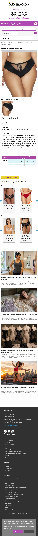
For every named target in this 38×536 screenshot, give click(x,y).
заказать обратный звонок (19, 18)
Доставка (7, 442)
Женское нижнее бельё (12, 481)
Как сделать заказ (10, 438)
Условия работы (9, 440)
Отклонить (28, 531)
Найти (36, 33)
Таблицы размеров (10, 449)
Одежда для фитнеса (11, 496)
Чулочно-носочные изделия (13, 501)
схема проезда (8, 424)
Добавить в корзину (10, 177)
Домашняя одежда (10, 485)
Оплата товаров (9, 444)
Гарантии (7, 446)
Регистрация (15, 24)
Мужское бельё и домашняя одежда (16, 487)
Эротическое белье (10, 492)
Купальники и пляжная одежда (14, 494)
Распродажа (8, 468)
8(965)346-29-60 (19, 15)
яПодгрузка (8, 505)
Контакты (7, 470)
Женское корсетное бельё (22, 42)
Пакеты (7, 507)
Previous (1, 201)
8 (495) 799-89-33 (9, 414)
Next (37, 201)
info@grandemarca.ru (19, 9)
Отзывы (7, 455)
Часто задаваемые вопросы (13, 451)
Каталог (7, 466)
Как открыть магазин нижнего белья (15, 453)
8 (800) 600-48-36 (9, 416)
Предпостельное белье (12, 483)
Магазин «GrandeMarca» (7, 42)
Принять (18, 531)
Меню (3, 23)
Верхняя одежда (10, 498)
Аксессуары (8, 503)
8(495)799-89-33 (19, 12)
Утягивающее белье (11, 490)
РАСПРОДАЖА (9, 509)
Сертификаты (9, 457)
